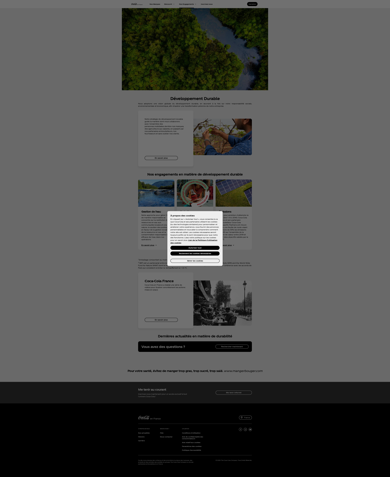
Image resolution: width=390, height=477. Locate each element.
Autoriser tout (195, 248)
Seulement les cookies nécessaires (195, 253)
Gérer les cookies (195, 261)
